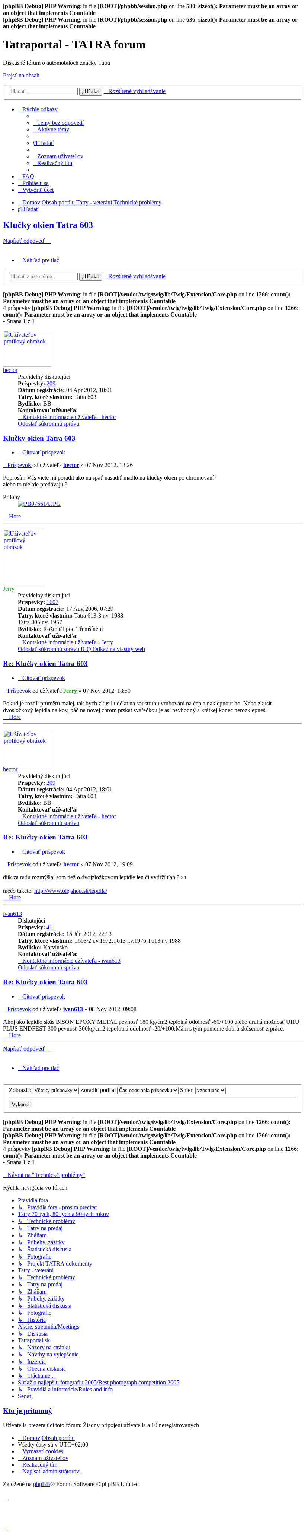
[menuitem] (58, 123)
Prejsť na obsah (21, 75)
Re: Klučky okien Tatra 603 (45, 663)
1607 (52, 602)
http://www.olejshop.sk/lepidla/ (70, 891)
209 (50, 383)
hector (10, 370)
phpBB (41, 1484)
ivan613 (12, 914)
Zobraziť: (21, 1090)
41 (49, 927)
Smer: (187, 1090)
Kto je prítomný (27, 1411)
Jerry (9, 588)
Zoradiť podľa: (98, 1090)
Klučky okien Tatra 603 (48, 225)
